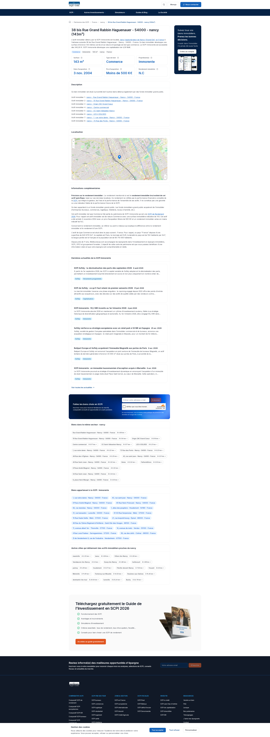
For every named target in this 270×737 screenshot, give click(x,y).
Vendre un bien (188, 700)
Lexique (186, 707)
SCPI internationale (121, 707)
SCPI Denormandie (144, 711)
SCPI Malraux (142, 704)
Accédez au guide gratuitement (91, 642)
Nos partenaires (188, 711)
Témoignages (188, 715)
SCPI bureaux (96, 700)
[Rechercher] (163, 4)
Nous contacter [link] (192, 4)
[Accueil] (70, 22)
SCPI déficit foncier (144, 707)
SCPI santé (95, 719)
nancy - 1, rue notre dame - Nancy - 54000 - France (108, 117)
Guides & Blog (141, 12)
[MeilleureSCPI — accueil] (74, 4)
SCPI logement (97, 715)
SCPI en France (120, 700)
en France (160, 40)
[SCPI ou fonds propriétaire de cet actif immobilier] (151, 58)
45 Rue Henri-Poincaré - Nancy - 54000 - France (135, 503)
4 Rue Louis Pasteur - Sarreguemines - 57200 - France (94, 533)
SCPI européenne (121, 704)
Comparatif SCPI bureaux (77, 716)
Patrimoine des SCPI (81, 22)
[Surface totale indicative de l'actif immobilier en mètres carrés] (81, 58)
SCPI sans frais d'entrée (168, 704)
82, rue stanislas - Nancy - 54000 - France (90, 508)
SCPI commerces (97, 704)
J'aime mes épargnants (191, 719)
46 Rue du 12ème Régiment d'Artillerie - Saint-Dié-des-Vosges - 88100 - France (104, 523)
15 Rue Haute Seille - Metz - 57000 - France (90, 518)
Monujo (173, 4)
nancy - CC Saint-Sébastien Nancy (101, 111)
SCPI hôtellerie (97, 722)
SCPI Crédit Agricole (122, 715)
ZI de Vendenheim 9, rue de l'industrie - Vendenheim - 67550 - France (101, 538)
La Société (162, 12)
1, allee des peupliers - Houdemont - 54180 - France (131, 508)
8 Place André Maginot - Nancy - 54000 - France (92, 503)
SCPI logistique (97, 707)
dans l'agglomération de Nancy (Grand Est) (137, 40)
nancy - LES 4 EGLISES (96, 114)
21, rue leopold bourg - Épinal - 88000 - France (131, 518)
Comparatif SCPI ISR (76, 713)
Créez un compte (187, 51)
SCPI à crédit (164, 700)
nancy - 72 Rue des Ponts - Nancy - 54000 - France (108, 121)
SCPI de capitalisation (167, 707)
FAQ (184, 704)
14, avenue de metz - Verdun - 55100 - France (135, 528)
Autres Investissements (94, 12)
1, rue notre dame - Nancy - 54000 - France (90, 498)
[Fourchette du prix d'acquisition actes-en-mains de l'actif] (121, 69)
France (94, 22)
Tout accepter (158, 730)
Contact (186, 722)
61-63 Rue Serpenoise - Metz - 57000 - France (132, 513)
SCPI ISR (163, 715)
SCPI (71, 12)
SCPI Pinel (141, 700)
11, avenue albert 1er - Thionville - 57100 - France (92, 528)
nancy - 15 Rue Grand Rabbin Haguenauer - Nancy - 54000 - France (115, 101)
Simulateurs (120, 12)
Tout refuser (174, 730)
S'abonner (156, 400)
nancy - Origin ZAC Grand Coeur (100, 104)
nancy (102, 22)
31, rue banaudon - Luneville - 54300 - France (91, 513)
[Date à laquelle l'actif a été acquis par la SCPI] (89, 69)
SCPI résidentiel (97, 711)
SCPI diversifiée (165, 711)
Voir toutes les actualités (81, 387)
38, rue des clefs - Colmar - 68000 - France (138, 533)
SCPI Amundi (119, 711)
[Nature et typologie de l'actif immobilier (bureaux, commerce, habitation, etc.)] (118, 58)
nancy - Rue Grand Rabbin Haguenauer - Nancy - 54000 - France (113, 97)
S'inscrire (195, 665)
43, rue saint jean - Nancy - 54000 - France (129, 498)
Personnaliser (191, 730)
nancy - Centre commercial (98, 107)
